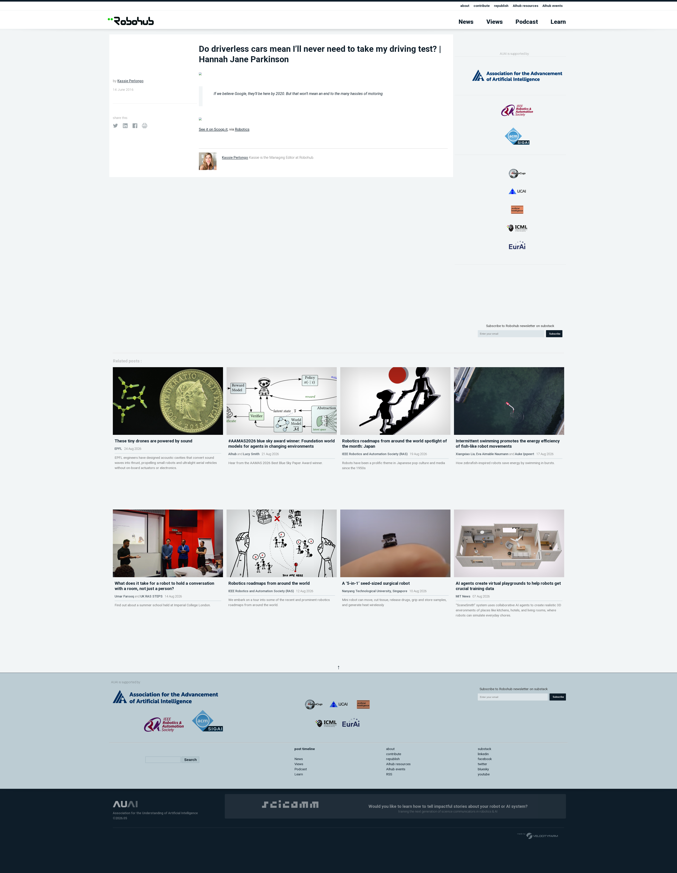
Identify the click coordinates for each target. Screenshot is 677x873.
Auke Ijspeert (524, 454)
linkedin (483, 754)
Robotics (242, 129)
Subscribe (554, 333)
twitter (482, 764)
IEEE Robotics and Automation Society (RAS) (375, 454)
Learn (558, 21)
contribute (482, 6)
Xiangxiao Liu (465, 454)
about (464, 6)
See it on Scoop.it (213, 129)
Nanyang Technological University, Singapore (374, 591)
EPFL (118, 449)
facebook (485, 759)
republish (501, 6)
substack (484, 749)
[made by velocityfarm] (538, 835)
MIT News (463, 596)
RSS (389, 774)
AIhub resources (525, 6)
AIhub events (552, 6)
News (466, 21)
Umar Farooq (124, 596)
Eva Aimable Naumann (492, 454)
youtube (484, 774)
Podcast (527, 21)
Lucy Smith (251, 454)
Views (494, 21)
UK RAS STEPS (151, 596)
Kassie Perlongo (130, 81)
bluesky (483, 769)
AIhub (232, 454)
